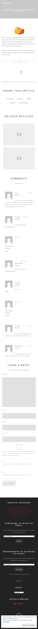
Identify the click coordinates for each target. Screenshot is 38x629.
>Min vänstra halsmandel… (19, 157)
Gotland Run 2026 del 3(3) (19, 507)
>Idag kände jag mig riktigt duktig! (19, 134)
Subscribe (19, 541)
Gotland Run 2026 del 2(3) (19, 509)
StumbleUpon (23, 102)
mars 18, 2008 (30, 192)
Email (4, 421)
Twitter (29, 99)
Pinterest (20, 99)
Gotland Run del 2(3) (19, 515)
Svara (17, 194)
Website (5, 433)
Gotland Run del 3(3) (19, 513)
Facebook (10, 99)
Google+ (12, 102)
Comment (5, 374)
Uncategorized (20, 62)
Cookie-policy (6, 622)
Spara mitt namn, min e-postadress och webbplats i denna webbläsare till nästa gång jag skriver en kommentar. (19, 453)
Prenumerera (19, 569)
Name (4, 410)
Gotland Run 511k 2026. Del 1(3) (19, 511)
